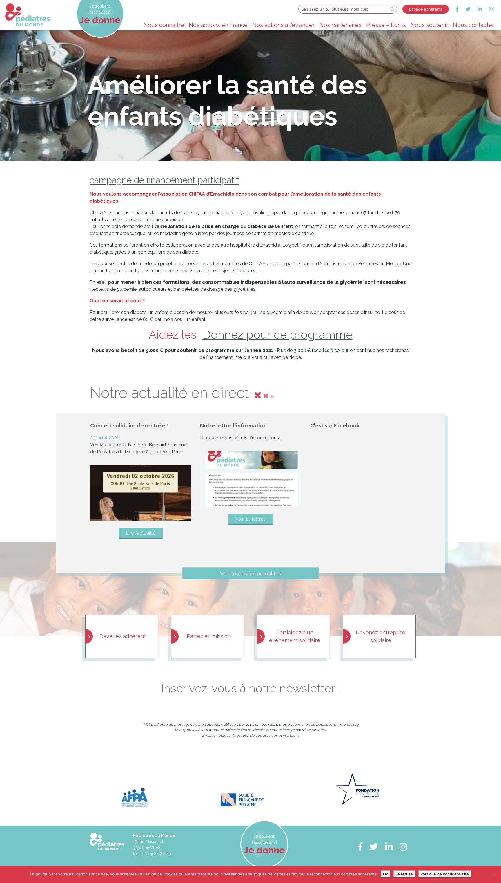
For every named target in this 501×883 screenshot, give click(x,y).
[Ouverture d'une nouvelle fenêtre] (457, 9)
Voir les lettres (250, 519)
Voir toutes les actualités (250, 573)
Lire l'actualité (140, 533)
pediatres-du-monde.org (337, 724)
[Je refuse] (494, 874)
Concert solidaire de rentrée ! (129, 425)
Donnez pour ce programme (277, 334)
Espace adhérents (425, 9)
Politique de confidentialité (444, 874)
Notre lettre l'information (233, 425)
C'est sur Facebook (335, 425)
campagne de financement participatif (164, 180)
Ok (385, 874)
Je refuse (404, 874)
